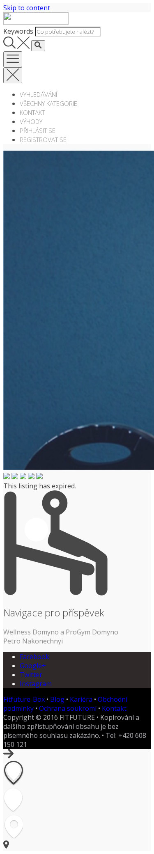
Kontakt (32, 112)
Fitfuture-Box (24, 699)
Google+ (33, 665)
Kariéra (81, 699)
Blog (57, 699)
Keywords (18, 31)
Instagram (36, 683)
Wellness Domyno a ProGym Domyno (60, 631)
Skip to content (26, 7)
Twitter (31, 674)
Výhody (31, 121)
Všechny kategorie (48, 103)
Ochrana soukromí (68, 708)
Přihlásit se (37, 130)
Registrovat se (43, 139)
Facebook (34, 656)
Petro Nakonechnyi (33, 641)
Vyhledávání (38, 94)
